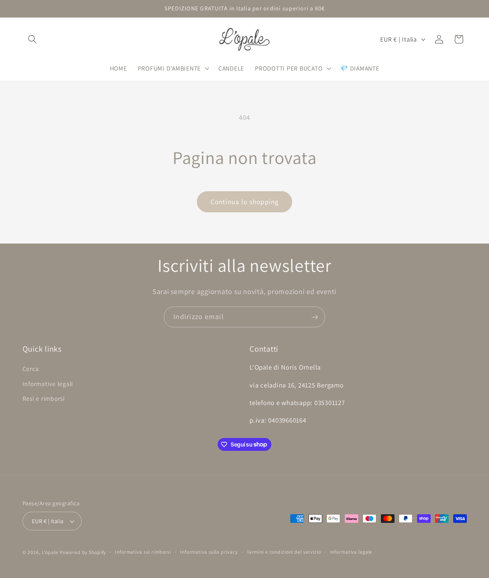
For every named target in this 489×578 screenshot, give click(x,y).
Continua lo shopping (244, 201)
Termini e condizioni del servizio (284, 552)
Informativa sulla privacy (209, 552)
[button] (32, 39)
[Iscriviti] (315, 317)
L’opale (51, 552)
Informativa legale (351, 552)
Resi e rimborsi (44, 398)
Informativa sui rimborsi (143, 552)
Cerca (31, 369)
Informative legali (48, 383)
